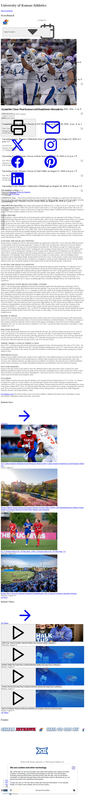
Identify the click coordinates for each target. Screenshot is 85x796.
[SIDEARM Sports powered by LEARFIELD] (10, 794)
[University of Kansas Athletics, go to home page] (6, 23)
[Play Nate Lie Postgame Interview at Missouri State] (18, 698)
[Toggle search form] (4, 49)
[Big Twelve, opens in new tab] (42, 751)
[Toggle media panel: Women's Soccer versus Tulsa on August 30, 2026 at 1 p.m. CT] (82, 205)
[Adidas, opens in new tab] (61, 751)
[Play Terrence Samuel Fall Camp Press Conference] (18, 676)
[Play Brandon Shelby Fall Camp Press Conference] (18, 655)
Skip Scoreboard (7, 11)
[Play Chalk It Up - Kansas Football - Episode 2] (18, 633)
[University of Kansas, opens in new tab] (15, 751)
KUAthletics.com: (7, 394)
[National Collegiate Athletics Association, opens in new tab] (78, 751)
